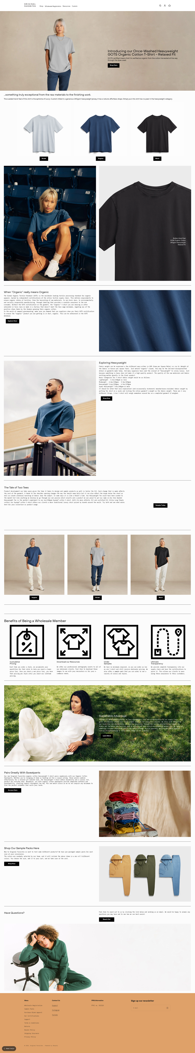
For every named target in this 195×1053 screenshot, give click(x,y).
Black (157, 158)
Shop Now (106, 398)
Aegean (100, 158)
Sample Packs (29, 1009)
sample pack (118, 671)
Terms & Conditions (31, 1023)
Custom (74, 6)
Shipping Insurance (31, 1033)
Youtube (55, 1015)
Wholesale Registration (53, 6)
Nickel (44, 158)
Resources (66, 6)
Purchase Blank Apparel (33, 1012)
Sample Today (160, 505)
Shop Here (113, 65)
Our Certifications (31, 1016)
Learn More (107, 736)
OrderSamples (108, 663)
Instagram (55, 1010)
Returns (27, 1026)
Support (27, 1019)
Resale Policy (29, 1030)
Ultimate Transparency (157, 663)
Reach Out (106, 919)
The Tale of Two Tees (16, 488)
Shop (41, 6)
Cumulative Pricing (15, 663)
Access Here (12, 790)
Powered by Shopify (51, 1045)
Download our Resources (68, 662)
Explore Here (12, 321)
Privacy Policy (30, 1037)
